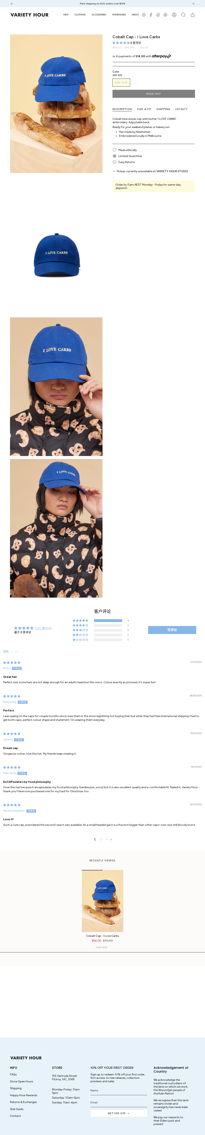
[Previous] (12, 3)
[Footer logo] (26, 1057)
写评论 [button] (172, 630)
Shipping (16, 1088)
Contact (15, 1116)
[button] (80, 14)
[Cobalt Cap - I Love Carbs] (102, 901)
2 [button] (101, 839)
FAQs (13, 1074)
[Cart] (192, 14)
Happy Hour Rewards (23, 1095)
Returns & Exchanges (23, 1102)
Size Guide (16, 1109)
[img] (11, 662)
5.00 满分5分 (43, 628)
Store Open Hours (21, 1081)
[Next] (193, 3)
